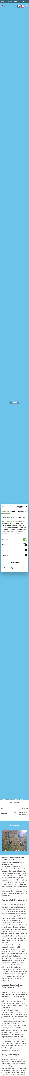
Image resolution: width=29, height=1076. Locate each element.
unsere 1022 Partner (13, 521)
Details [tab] (13, 511)
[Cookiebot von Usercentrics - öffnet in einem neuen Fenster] (17, 507)
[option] (14, 841)
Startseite (10, 1)
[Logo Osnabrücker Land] (6, 6)
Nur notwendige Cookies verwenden (14, 568)
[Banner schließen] (26, 506)
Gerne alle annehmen (14, 562)
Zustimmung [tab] (5, 511)
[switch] (25, 544)
